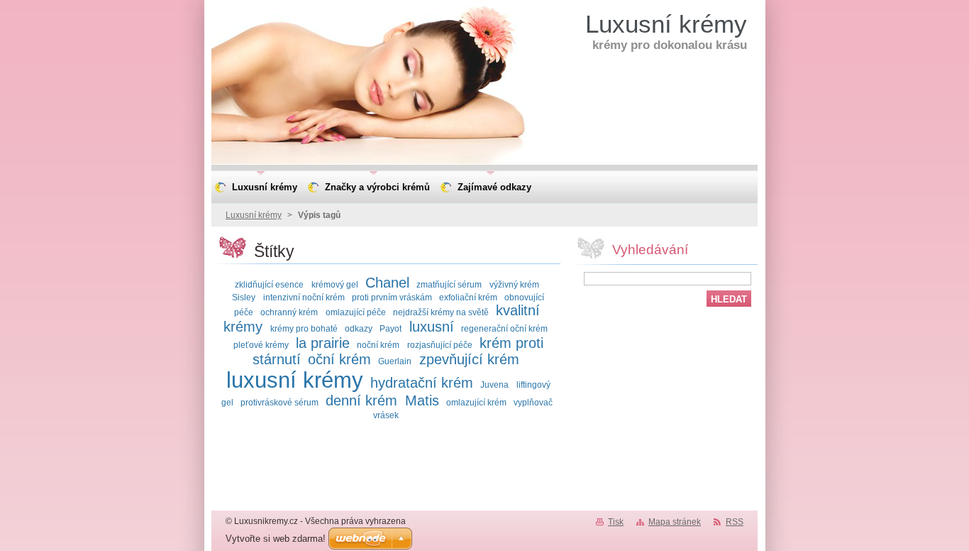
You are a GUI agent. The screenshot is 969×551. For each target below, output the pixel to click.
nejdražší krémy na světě (441, 312)
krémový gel (334, 284)
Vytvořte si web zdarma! (276, 538)
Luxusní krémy (254, 215)
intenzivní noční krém (304, 297)
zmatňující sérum (449, 284)
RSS (734, 522)
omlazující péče (356, 312)
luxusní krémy (294, 380)
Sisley (243, 297)
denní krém (361, 400)
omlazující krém (476, 402)
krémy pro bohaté (304, 328)
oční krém (339, 359)
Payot (391, 328)
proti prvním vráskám (392, 297)
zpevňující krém (469, 359)
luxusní (431, 326)
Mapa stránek (674, 522)
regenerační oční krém (504, 328)
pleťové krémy (261, 344)
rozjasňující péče (439, 344)
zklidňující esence (269, 284)
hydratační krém (421, 383)
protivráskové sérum (279, 402)
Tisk (616, 522)
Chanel (387, 282)
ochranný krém (289, 312)
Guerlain (394, 361)
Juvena (494, 384)
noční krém (378, 344)
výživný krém (514, 284)
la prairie (323, 343)
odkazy (358, 328)
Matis (422, 400)
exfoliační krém (468, 297)
